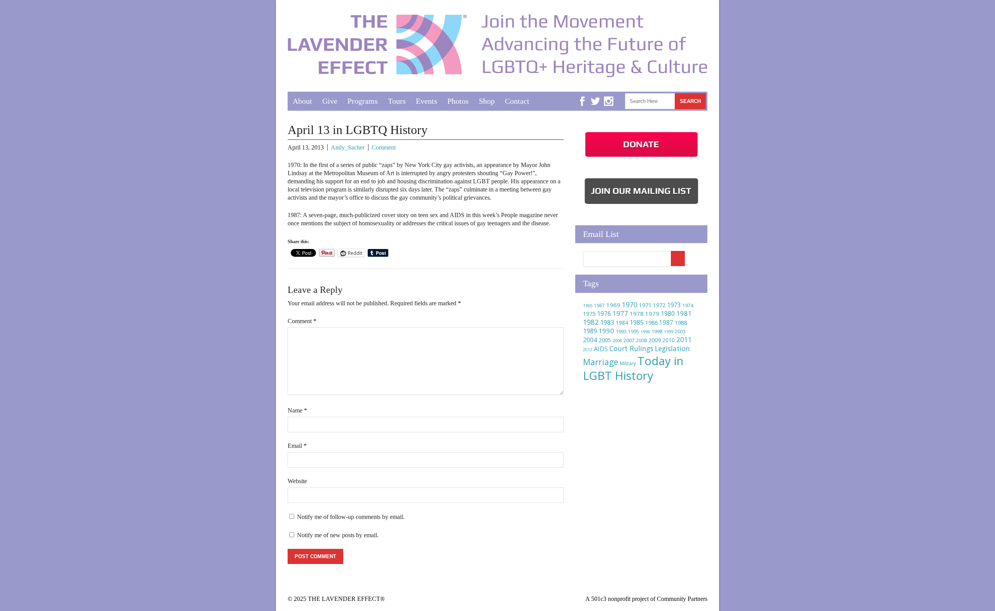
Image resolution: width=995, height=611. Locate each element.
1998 (656, 331)
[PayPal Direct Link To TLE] (641, 157)
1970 (629, 304)
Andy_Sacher (348, 147)
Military (628, 363)
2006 (617, 340)
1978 (637, 313)
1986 (651, 322)
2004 (590, 340)
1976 (604, 313)
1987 (666, 323)
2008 (641, 340)
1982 (591, 322)
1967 (599, 305)
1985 (637, 322)
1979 (652, 313)
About (302, 101)
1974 (688, 305)
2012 (587, 349)
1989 (590, 331)
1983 (607, 322)
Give (329, 101)
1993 (621, 331)
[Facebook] (582, 95)
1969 (613, 305)
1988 (681, 322)
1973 (674, 305)
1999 (668, 331)
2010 (668, 340)
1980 (668, 313)
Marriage (600, 362)
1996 (645, 331)
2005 (605, 340)
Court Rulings (631, 348)
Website (297, 481)
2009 (654, 340)
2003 (680, 331)
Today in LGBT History (633, 368)
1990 (606, 330)
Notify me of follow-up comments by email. (351, 517)
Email (297, 445)
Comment (384, 147)
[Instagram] (608, 95)
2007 (628, 340)
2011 (684, 339)
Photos (458, 101)
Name (297, 410)
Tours (397, 101)
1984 (622, 322)
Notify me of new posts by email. (338, 535)
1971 (645, 305)
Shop (487, 101)
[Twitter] (595, 95)
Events (426, 101)
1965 (587, 305)
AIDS (601, 349)
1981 (684, 313)
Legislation (672, 348)
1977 (620, 313)
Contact (517, 101)
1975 (589, 313)
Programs (362, 101)
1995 (633, 331)
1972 (659, 305)
